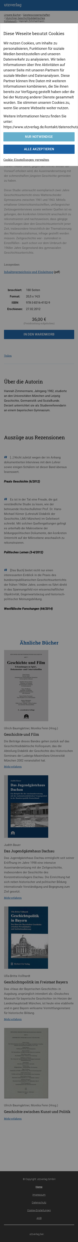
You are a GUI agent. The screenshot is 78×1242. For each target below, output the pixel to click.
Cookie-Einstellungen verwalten (26, 160)
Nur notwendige (39, 137)
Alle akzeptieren (39, 149)
